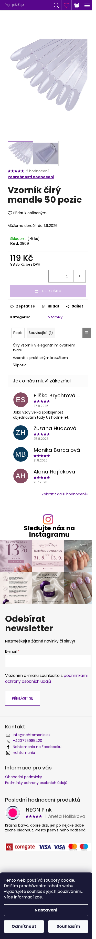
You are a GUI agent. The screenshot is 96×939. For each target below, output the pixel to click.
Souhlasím (68, 926)
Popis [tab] (18, 332)
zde (38, 897)
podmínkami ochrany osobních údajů (46, 678)
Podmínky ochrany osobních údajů (36, 782)
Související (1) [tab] (41, 332)
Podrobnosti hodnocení (31, 177)
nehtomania (24, 752)
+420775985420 (27, 740)
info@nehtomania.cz (31, 734)
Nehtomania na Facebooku (37, 746)
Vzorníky (55, 317)
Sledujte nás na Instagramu (49, 531)
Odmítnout (24, 926)
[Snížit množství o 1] (55, 276)
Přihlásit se (22, 698)
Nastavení (46, 910)
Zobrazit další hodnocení (64, 494)
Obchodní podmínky (23, 776)
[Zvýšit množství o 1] (79, 276)
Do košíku (51, 290)
